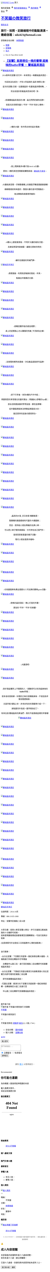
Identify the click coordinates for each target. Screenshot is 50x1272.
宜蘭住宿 (19, 1033)
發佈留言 (5, 1056)
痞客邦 (16, 1023)
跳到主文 (4, 25)
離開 (13, 1267)
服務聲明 (25, 1239)
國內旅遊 (19, 1030)
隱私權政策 (41, 1237)
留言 (21, 1023)
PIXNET (10, 1237)
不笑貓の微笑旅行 (16, 18)
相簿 (7, 45)
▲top (3, 1037)
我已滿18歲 (6, 1267)
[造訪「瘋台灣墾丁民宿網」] (9, 1225)
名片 (7, 51)
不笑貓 (4, 1010)
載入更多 (5, 1041)
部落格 (8, 48)
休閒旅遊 (20, 41)
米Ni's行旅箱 (11, 1146)
